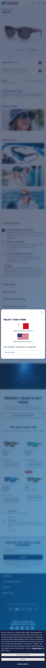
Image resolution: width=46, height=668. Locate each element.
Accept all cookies (23, 654)
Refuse (23, 659)
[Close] (42, 312)
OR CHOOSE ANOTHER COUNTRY (20, 347)
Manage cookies (23, 664)
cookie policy (37, 648)
